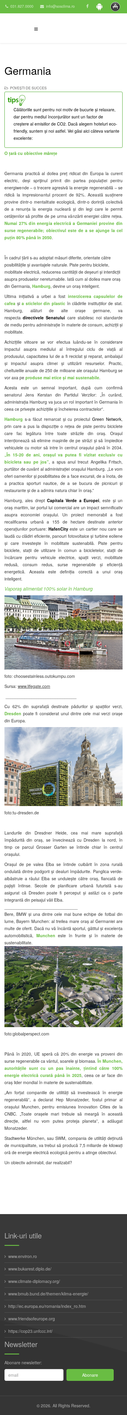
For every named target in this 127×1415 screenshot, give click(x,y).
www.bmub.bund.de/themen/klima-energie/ (48, 1294)
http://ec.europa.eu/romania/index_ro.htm (47, 1306)
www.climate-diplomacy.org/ (34, 1281)
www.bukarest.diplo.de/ (29, 1269)
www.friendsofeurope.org (31, 1319)
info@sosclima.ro (60, 6)
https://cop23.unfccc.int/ (30, 1331)
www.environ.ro (22, 1256)
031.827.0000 (21, 6)
